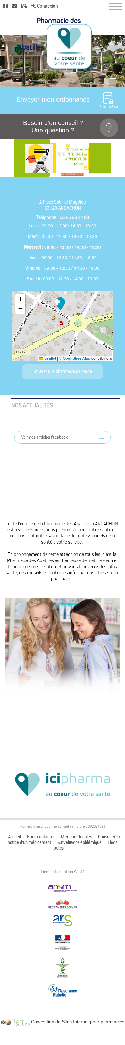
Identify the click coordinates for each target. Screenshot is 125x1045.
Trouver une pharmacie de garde (62, 371)
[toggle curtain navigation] (115, 6)
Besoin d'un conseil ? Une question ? (53, 126)
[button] (60, 304)
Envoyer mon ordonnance (53, 99)
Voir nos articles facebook (44, 437)
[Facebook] (5, 6)
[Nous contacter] (14, 6)
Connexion (47, 6)
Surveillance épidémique (79, 842)
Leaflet (49, 358)
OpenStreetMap (76, 358)
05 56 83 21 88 (74, 217)
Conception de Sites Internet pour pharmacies (77, 1021)
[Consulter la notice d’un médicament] (24, 6)
